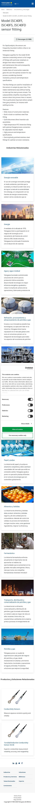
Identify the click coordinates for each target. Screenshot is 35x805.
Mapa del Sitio (17, 799)
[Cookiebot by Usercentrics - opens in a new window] (25, 368)
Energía (7, 224)
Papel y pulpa (9, 460)
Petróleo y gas (9, 649)
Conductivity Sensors (12, 709)
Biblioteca (9, 9)
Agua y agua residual (12, 271)
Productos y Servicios (10, 776)
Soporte (21, 781)
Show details (25, 423)
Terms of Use (17, 796)
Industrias (7, 772)
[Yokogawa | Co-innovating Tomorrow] (7, 3)
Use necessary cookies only (17, 435)
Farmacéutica (9, 553)
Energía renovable (11, 177)
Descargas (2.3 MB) (25, 39)
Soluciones (22, 772)
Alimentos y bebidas (12, 506)
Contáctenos (8, 785)
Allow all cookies (17, 429)
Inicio (2, 9)
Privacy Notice (17, 797)
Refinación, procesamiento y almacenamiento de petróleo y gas (17, 319)
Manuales (6, 13)
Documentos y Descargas (21, 9)
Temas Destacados (9, 781)
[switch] (30, 405)
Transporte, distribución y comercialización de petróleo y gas (17, 601)
